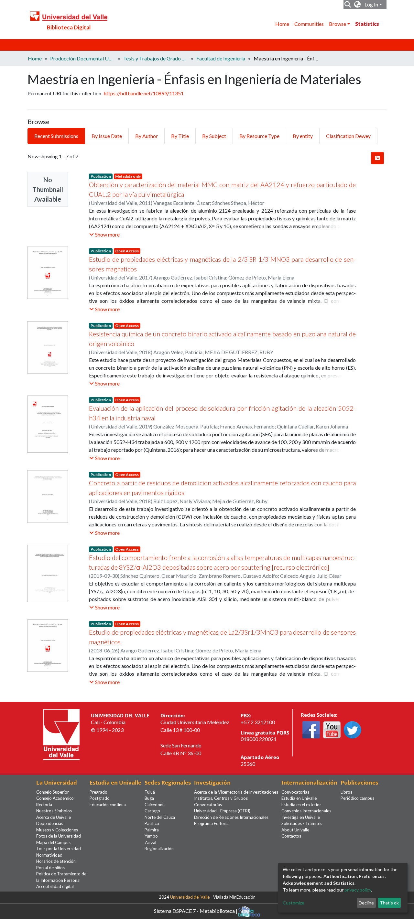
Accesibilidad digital (55, 886)
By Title (180, 136)
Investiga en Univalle (300, 817)
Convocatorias (208, 804)
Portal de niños (50, 867)
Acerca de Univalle (53, 817)
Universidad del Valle (190, 897)
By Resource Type (259, 136)
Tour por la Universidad (58, 848)
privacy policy (357, 890)
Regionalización (159, 848)
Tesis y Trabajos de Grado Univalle (155, 58)
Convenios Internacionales (306, 810)
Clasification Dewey (348, 136)
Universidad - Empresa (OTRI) (222, 810)
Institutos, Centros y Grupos (221, 798)
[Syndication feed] (377, 158)
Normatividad (49, 855)
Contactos (291, 836)
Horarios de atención (56, 861)
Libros (346, 792)
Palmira (152, 829)
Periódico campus (357, 798)
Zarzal (150, 842)
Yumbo (151, 836)
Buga (149, 798)
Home (282, 24)
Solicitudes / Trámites (301, 823)
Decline (366, 902)
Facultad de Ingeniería (220, 58)
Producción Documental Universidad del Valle (82, 58)
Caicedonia (155, 804)
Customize (293, 902)
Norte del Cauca (160, 817)
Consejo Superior (52, 792)
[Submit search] (347, 4)
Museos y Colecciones (57, 829)
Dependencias (49, 823)
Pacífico (152, 823)
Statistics (367, 24)
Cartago (152, 810)
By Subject (214, 136)
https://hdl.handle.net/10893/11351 (144, 93)
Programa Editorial (212, 823)
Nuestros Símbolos (54, 810)
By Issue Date (107, 136)
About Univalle (295, 829)
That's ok (389, 902)
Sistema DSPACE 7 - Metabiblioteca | (196, 910)
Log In (371, 4)
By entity (303, 136)
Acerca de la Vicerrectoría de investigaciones (236, 792)
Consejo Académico (55, 798)
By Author (146, 136)
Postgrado (100, 798)
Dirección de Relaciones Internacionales (231, 817)
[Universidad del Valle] (61, 734)
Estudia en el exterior (301, 804)
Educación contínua (108, 804)
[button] (357, 4)
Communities (309, 24)
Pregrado (98, 792)
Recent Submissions (56, 136)
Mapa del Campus (53, 842)
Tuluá (150, 792)
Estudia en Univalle (299, 798)
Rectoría (44, 804)
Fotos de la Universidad (58, 836)
